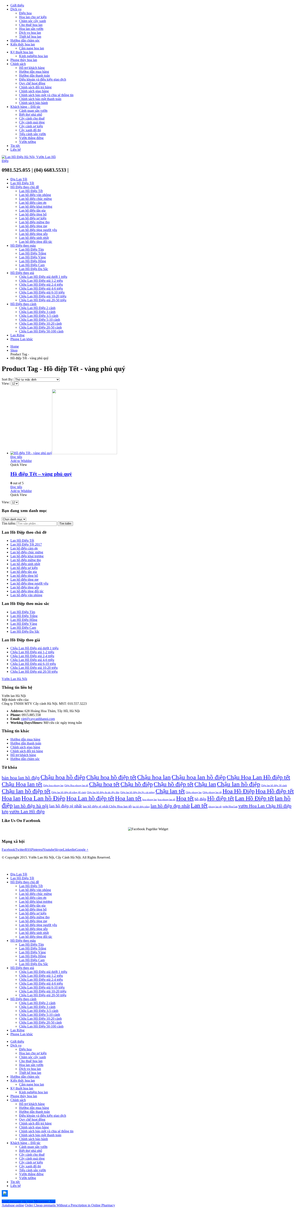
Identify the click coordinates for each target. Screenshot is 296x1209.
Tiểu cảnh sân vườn (32, 134)
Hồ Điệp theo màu (23, 245)
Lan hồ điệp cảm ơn (32, 202)
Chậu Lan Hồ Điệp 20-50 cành (40, 327)
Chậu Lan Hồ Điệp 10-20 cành (40, 323)
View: (6, 383)
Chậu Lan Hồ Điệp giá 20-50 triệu (42, 300)
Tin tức (15, 145)
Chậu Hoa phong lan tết (76, 785)
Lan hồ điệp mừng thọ (34, 222)
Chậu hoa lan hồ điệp (199, 777)
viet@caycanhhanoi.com (38, 719)
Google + (81, 849)
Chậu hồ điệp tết (174, 784)
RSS (28, 849)
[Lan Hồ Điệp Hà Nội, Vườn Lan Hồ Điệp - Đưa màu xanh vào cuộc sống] (29, 161)
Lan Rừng (17, 335)
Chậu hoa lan (154, 777)
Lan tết (199, 805)
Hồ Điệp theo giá (22, 273)
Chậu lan (205, 784)
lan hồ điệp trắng (141, 806)
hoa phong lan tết (166, 799)
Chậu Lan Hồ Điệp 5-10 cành (39, 319)
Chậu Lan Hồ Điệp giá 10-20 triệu (42, 296)
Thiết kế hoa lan (30, 36)
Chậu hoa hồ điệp (63, 777)
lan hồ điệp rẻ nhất (65, 806)
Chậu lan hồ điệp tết (26, 791)
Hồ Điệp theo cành (23, 304)
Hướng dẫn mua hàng (34, 71)
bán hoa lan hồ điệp (21, 777)
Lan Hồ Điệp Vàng (32, 257)
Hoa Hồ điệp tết (274, 791)
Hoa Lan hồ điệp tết (90, 798)
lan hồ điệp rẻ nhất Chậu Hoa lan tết (107, 806)
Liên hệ (15, 149)
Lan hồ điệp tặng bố (33, 214)
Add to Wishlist (21, 461)
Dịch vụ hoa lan (30, 32)
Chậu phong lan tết (212, 792)
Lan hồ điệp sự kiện (32, 218)
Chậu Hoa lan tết (22, 784)
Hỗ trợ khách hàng (32, 68)
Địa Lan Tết (18, 179)
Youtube (48, 849)
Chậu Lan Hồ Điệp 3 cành (37, 312)
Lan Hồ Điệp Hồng (32, 261)
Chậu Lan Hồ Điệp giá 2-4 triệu (41, 284)
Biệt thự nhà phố (30, 114)
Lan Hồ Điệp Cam (32, 265)
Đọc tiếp (16, 457)
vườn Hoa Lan (230, 806)
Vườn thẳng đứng (31, 138)
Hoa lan (11, 798)
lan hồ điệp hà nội (31, 806)
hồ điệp (200, 799)
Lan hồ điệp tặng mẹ (33, 226)
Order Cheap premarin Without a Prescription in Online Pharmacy (70, 1205)
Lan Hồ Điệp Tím (31, 249)
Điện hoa (25, 13)
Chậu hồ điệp (136, 784)
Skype (58, 849)
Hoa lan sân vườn (31, 29)
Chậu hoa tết (104, 784)
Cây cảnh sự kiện (31, 126)
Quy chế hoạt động (32, 83)
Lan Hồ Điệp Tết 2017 (26, 544)
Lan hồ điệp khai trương (35, 206)
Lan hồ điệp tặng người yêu (38, 230)
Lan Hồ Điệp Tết (22, 183)
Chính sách (18, 64)
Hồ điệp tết (220, 798)
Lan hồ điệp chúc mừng (35, 199)
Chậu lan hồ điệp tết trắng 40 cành (68, 792)
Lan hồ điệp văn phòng (35, 195)
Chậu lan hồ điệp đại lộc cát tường (137, 792)
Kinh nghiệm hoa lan (33, 56)
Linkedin (69, 849)
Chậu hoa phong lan (53, 785)
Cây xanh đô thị (30, 130)
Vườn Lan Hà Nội (14, 679)
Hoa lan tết (128, 798)
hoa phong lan (149, 799)
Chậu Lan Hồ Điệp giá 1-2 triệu (41, 280)
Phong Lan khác (21, 339)
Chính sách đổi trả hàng (35, 87)
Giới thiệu (17, 5)
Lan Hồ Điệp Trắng (32, 253)
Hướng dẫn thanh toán (34, 75)
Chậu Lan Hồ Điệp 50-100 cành (41, 331)
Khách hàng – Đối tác (25, 107)
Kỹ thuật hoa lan (21, 52)
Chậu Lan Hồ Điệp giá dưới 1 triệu (43, 277)
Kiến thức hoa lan (22, 44)
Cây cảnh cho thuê (32, 118)
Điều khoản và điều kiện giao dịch (42, 79)
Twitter (20, 849)
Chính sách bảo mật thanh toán (40, 99)
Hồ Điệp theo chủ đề (24, 187)
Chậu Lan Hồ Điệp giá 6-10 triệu (42, 292)
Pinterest (37, 849)
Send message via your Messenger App (28, 1201)
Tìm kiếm (65, 523)
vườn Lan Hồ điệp (27, 811)
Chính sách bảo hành (33, 103)
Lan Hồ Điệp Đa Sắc (33, 269)
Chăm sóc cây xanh (32, 21)
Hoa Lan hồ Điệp (43, 798)
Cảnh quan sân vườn (33, 110)
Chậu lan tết (170, 791)
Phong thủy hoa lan (23, 60)
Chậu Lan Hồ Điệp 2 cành (37, 308)
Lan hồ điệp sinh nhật (34, 238)
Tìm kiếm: (9, 523)
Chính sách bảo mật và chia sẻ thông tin (46, 95)
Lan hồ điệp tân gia (32, 210)
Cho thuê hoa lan (30, 25)
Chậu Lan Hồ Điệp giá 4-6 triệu (41, 288)
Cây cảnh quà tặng (32, 122)
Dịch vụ (15, 9)
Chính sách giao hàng (34, 91)
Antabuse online (13, 1205)
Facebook (8, 849)
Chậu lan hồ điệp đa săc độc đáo (103, 792)
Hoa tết (185, 798)
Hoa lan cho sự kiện (33, 17)
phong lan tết (215, 806)
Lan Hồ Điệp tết (254, 798)
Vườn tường (27, 142)
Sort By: (8, 379)
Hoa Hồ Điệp (239, 791)
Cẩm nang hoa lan (31, 48)
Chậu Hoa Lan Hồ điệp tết (258, 777)
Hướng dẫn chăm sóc (25, 40)
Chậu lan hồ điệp (238, 784)
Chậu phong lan (194, 792)
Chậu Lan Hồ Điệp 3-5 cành (38, 316)
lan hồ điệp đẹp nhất (170, 806)
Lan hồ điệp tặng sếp (33, 234)
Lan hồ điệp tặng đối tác (35, 241)
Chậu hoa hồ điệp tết (111, 777)
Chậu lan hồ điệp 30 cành (274, 785)
